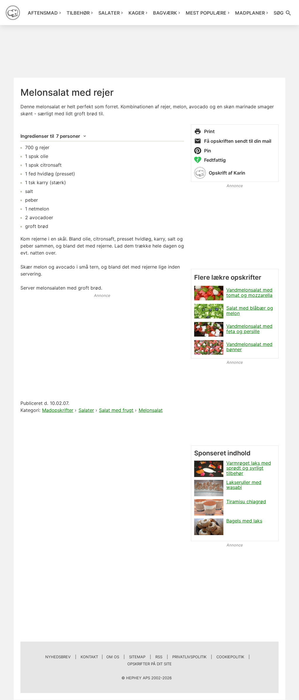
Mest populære (206, 13)
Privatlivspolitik (189, 656)
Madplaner (250, 13)
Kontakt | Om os (100, 656)
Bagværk (165, 13)
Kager (136, 13)
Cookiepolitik (230, 656)
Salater (109, 13)
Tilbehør (78, 13)
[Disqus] (102, 490)
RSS (158, 656)
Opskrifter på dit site (149, 663)
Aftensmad (43, 13)
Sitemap (137, 656)
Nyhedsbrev (58, 656)
